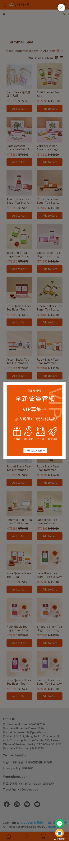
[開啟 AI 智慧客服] (59, 833)
